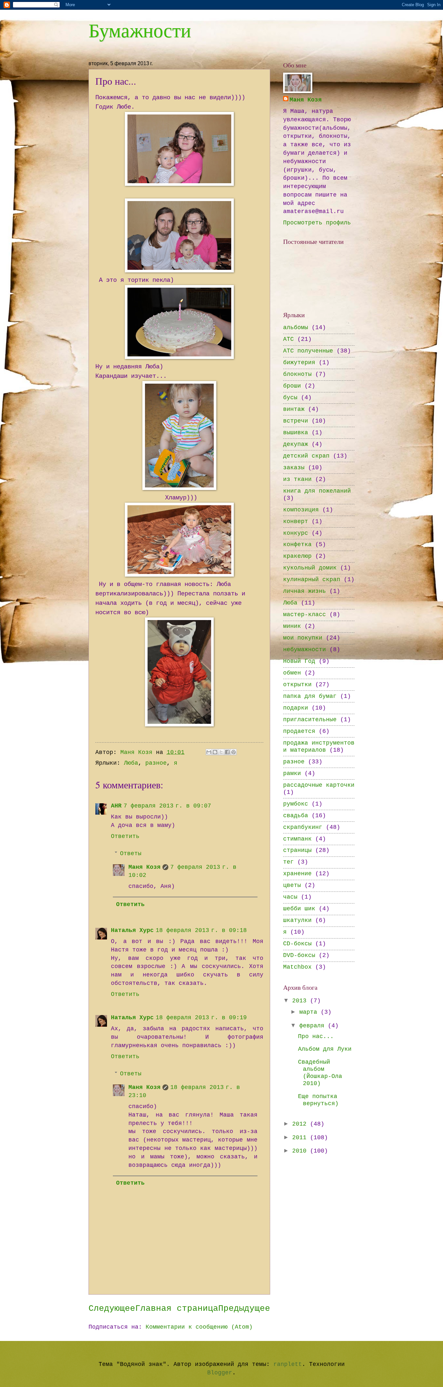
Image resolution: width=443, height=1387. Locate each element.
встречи (295, 421)
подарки (295, 708)
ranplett (287, 1364)
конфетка (297, 544)
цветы (292, 885)
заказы (294, 467)
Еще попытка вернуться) (318, 1100)
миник (292, 626)
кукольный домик (310, 568)
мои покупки (302, 638)
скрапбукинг (302, 827)
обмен (292, 673)
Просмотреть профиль (317, 223)
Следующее (112, 1308)
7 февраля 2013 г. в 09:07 (167, 806)
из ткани (297, 479)
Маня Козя (144, 867)
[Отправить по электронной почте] (209, 752)
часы (290, 897)
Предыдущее (244, 1308)
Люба (131, 763)
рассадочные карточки (318, 785)
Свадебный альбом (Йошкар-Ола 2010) (320, 1073)
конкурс (295, 533)
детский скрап (306, 456)
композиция (301, 510)
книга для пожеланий (317, 491)
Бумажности (140, 30)
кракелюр (297, 556)
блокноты (297, 374)
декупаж (295, 444)
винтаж (294, 409)
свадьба (295, 815)
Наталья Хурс (132, 930)
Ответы (130, 853)
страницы (297, 850)
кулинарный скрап (311, 579)
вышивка (295, 432)
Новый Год (299, 661)
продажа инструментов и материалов (318, 747)
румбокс (295, 804)
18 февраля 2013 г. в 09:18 (201, 930)
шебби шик (299, 908)
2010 (301, 1151)
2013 (301, 1001)
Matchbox (297, 967)
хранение (297, 873)
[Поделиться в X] (221, 752)
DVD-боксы (299, 955)
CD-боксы (297, 943)
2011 (301, 1137)
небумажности (304, 649)
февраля (313, 1025)
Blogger (219, 1372)
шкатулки (297, 920)
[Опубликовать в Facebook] (227, 752)
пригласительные (310, 719)
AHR (116, 806)
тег (288, 862)
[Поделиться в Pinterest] (233, 752)
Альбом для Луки (325, 1049)
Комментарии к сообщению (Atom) (199, 1327)
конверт (295, 521)
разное (156, 763)
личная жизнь (304, 591)
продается (299, 731)
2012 (301, 1124)
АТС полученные (308, 351)
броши (292, 386)
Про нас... (316, 1036)
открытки (297, 684)
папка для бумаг (310, 696)
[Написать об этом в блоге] (215, 752)
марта (310, 1012)
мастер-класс (304, 614)
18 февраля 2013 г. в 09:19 (201, 1017)
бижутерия (299, 362)
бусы (290, 397)
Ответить (125, 836)
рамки (292, 773)
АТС (288, 339)
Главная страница (176, 1308)
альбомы (295, 327)
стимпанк (297, 839)
